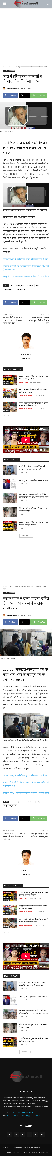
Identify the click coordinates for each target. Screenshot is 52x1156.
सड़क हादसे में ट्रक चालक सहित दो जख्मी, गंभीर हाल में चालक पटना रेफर (12, 320)
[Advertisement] (26, 35)
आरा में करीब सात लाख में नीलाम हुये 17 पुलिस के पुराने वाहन (39, 320)
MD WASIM (12, 88)
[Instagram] (16, 1134)
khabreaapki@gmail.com (23, 1112)
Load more (25, 535)
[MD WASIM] (4, 88)
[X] (35, 1134)
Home (5, 67)
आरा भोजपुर (12, 71)
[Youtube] (42, 1134)
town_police (20, 289)
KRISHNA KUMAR (25, 395)
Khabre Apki (23, 382)
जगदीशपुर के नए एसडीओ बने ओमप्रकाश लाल (33, 480)
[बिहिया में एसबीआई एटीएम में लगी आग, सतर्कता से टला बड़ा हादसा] (10, 512)
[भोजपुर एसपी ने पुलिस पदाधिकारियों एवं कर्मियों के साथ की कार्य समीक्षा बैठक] (10, 407)
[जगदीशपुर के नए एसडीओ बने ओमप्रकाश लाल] (10, 484)
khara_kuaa (20, 286)
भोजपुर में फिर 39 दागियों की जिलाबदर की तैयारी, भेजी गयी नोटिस (26, 276)
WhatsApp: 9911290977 (32, 1115)
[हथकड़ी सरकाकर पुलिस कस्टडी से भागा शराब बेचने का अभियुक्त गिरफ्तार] (10, 380)
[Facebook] (9, 1134)
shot (37, 286)
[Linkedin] (22, 1134)
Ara (11, 286)
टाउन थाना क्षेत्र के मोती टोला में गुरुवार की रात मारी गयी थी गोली (25, 259)
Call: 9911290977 (12, 1115)
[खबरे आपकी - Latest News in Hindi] (26, 1076)
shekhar (30, 286)
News (11, 67)
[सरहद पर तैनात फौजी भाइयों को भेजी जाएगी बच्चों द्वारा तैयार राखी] (10, 393)
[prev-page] (4, 416)
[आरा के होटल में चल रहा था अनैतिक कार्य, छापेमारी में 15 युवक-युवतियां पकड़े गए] (10, 470)
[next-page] (8, 416)
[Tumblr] (29, 1134)
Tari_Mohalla (8, 289)
